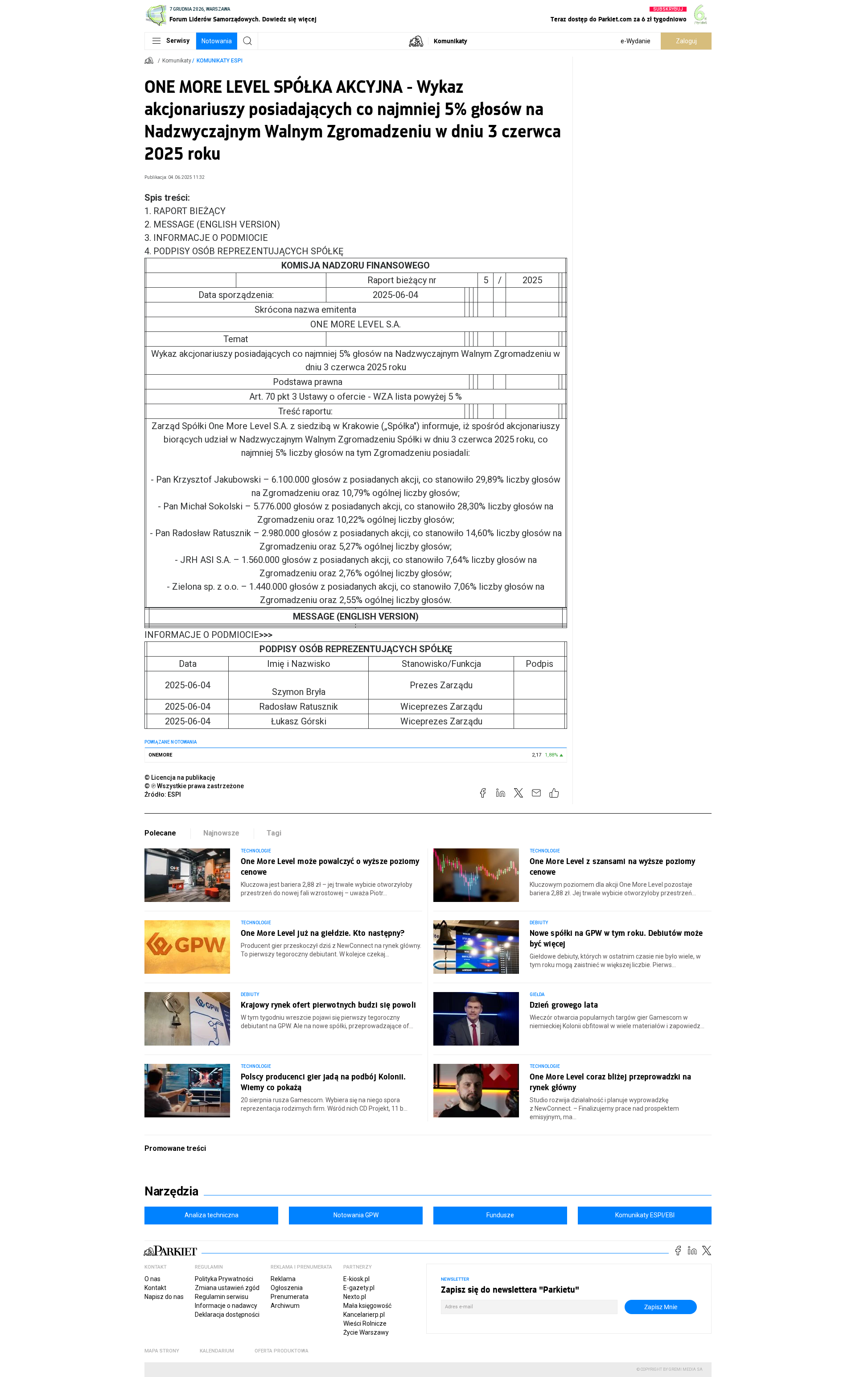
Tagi (274, 833)
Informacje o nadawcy (226, 1305)
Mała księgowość (367, 1305)
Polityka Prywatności (224, 1278)
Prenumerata (290, 1296)
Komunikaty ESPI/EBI (645, 1215)
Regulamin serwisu (221, 1296)
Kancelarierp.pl (364, 1314)
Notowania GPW (356, 1215)
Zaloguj (686, 41)
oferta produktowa (282, 1351)
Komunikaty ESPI (220, 61)
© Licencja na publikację (180, 777)
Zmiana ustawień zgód (227, 1287)
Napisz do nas (164, 1296)
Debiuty (539, 922)
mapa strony (161, 1351)
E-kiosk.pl (356, 1278)
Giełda (537, 994)
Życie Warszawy (366, 1332)
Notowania (217, 41)
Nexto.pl (354, 1296)
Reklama (283, 1278)
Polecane (160, 833)
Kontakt (155, 1287)
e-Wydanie (635, 41)
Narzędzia (171, 1191)
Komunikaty (450, 41)
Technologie (256, 850)
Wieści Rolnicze (365, 1323)
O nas (152, 1278)
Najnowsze (221, 833)
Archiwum (285, 1305)
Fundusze (500, 1215)
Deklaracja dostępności (227, 1314)
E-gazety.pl (358, 1287)
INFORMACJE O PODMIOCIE (208, 634)
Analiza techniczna (212, 1215)
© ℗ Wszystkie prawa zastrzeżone (194, 786)
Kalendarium (217, 1351)
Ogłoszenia (287, 1287)
